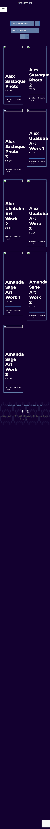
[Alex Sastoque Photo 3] (13, 123)
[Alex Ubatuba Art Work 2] (13, 189)
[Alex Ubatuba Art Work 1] (36, 118)
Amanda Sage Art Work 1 (14, 290)
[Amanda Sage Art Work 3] (13, 337)
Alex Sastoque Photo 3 (15, 149)
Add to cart (9, 100)
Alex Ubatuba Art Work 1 (38, 141)
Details (18, 99)
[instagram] (27, 411)
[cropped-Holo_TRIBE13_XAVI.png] (25, 2)
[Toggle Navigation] (3, 9)
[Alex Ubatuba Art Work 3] (36, 192)
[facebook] (22, 411)
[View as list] (27, 36)
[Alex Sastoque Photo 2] (36, 55)
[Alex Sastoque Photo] (13, 58)
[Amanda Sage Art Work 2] (36, 264)
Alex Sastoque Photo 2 (39, 77)
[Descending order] (37, 23)
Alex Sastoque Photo (15, 81)
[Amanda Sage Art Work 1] (13, 264)
